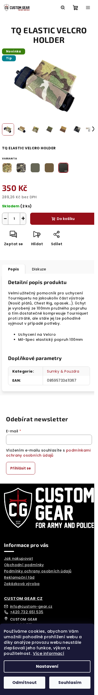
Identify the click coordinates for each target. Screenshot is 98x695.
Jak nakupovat (18, 558)
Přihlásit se (20, 468)
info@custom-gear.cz (31, 606)
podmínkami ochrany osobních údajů (48, 453)
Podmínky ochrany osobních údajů (37, 571)
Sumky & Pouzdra (63, 371)
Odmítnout (24, 682)
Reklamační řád (19, 577)
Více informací (48, 653)
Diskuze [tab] (39, 269)
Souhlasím (69, 682)
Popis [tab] (13, 269)
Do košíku (66, 218)
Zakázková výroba (21, 583)
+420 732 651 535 (26, 612)
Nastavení (47, 666)
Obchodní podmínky (24, 564)
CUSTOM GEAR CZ (23, 598)
